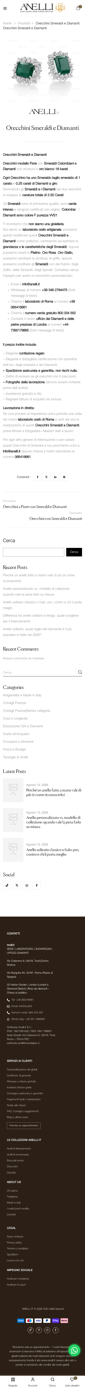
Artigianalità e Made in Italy (22, 695)
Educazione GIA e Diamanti (23, 726)
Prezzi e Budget (14, 749)
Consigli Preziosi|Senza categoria (26, 710)
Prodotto (24, 23)
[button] (78, 9)
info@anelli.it (31, 284)
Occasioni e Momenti (18, 741)
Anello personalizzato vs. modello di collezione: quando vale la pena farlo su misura (53, 822)
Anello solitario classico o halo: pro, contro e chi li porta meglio (52, 852)
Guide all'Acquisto (16, 734)
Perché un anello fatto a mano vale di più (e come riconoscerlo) (53, 792)
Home (7, 23)
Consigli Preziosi (14, 703)
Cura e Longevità (15, 718)
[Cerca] (80, 672)
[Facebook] (37, 477)
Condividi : (24, 477)
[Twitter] (46, 477)
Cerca (9, 541)
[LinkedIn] (55, 477)
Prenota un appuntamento (23, 1126)
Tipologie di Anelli (15, 757)
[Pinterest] (64, 477)
